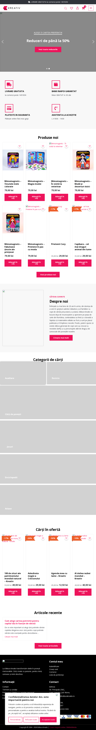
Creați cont (53, 669)
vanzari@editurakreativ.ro (64, 696)
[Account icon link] (77, 7)
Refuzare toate (31, 719)
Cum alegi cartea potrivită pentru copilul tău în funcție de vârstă (22, 622)
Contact (5, 687)
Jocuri (10, 446)
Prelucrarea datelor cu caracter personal (18, 692)
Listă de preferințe (56, 675)
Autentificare (54, 666)
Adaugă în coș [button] (12, 197)
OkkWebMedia (71, 727)
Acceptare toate (48, 719)
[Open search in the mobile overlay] (65, 8)
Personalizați (15, 719)
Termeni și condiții (9, 689)
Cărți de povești (13, 414)
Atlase (8, 508)
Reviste (56, 378)
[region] (32, 709)
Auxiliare (9, 378)
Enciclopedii (11, 477)
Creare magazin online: (57, 727)
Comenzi (52, 672)
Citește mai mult (11, 636)
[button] (3, 42)
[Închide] (57, 694)
